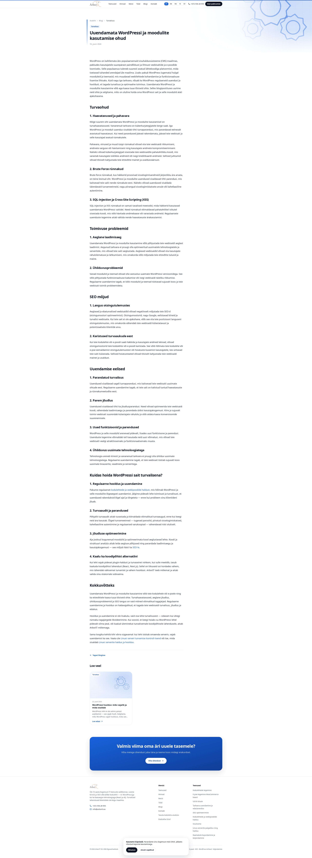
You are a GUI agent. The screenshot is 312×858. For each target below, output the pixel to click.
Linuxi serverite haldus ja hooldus (116, 642)
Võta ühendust (154, 761)
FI (180, 4)
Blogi (145, 4)
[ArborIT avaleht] (95, 4)
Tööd (138, 4)
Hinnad (123, 4)
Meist (131, 4)
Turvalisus (95, 26)
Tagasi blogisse (99, 655)
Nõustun (131, 850)
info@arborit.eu (99, 809)
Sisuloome (197, 824)
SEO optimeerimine (201, 812)
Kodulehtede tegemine (202, 790)
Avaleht (93, 20)
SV (184, 4)
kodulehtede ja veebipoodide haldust (130, 489)
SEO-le (136, 547)
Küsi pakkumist (213, 4)
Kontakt (154, 4)
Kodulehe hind (164, 819)
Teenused (112, 4)
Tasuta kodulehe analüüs (168, 815)
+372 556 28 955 (99, 806)
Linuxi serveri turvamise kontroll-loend (141, 638)
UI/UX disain (198, 801)
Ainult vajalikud (147, 850)
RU (176, 4)
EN (171, 4)
